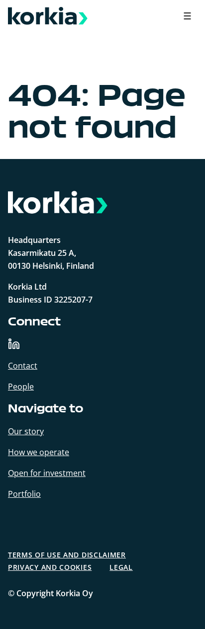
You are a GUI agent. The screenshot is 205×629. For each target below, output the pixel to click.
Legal (121, 567)
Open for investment (47, 473)
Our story (26, 431)
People (21, 386)
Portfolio (24, 493)
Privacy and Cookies (50, 567)
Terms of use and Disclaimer (67, 554)
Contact (22, 365)
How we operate (38, 452)
